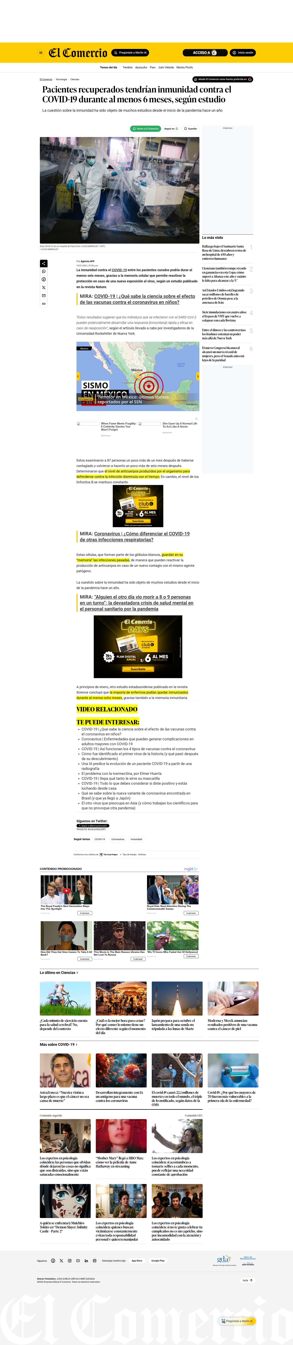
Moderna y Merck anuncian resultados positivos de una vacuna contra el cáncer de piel (232, 1007)
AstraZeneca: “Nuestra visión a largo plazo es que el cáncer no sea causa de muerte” (64, 1078)
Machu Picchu (185, 67)
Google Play (157, 1243)
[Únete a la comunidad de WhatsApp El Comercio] (145, 129)
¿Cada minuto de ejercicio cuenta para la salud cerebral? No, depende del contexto (63, 1007)
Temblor (128, 67)
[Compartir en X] (43, 288)
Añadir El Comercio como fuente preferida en (222, 79)
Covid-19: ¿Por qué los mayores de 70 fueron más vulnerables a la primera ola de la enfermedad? (232, 1078)
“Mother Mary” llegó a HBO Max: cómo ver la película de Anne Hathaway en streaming (120, 1144)
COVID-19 (100, 827)
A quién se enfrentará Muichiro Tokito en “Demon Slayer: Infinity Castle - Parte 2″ (64, 1209)
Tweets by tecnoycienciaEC (91, 817)
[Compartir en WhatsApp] (43, 271)
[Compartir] (43, 263)
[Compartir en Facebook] (43, 279)
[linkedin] (86, 1243)
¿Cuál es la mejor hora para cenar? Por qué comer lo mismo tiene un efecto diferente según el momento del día (121, 1009)
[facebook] (53, 1243)
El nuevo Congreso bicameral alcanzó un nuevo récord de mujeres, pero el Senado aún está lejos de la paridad (223, 354)
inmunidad (136, 827)
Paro (152, 67)
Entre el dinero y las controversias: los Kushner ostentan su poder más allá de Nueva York (224, 334)
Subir (245, 1262)
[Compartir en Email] (43, 296)
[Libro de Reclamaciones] (248, 1243)
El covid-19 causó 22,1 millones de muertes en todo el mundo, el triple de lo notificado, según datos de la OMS (177, 1080)
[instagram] (70, 1243)
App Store (137, 1243)
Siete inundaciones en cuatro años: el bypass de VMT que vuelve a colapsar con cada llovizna (224, 316)
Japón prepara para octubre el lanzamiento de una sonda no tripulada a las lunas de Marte (173, 1007)
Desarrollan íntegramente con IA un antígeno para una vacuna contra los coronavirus (119, 1078)
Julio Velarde (166, 67)
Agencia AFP (87, 261)
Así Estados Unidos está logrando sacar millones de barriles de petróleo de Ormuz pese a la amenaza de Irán (223, 296)
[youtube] (78, 1243)
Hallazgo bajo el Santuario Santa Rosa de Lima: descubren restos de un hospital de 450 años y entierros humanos (224, 252)
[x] (61, 1243)
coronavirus (117, 827)
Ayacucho (141, 67)
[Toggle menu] (41, 52)
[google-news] (95, 1243)
